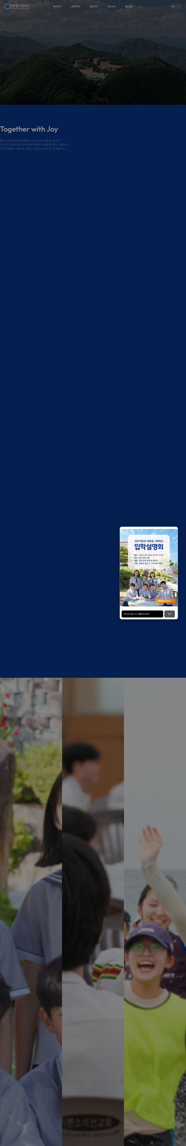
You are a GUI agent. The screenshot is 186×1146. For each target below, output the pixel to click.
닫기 (169, 614)
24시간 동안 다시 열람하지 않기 (136, 614)
